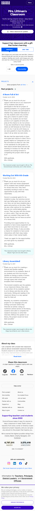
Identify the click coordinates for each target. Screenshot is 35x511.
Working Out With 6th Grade (15, 175)
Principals (28, 476)
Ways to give (6, 410)
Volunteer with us (7, 407)
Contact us (21, 410)
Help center (17, 386)
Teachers (19, 476)
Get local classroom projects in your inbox (17, 468)
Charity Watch (9, 436)
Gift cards (5, 398)
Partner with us (6, 401)
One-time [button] (25, 49)
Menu (30, 3)
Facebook (13, 374)
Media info (21, 407)
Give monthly (6, 395)
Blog (19, 404)
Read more (17, 356)
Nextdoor (30, 374)
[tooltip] (22, 26)
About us (20, 392)
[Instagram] (8, 463)
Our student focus (23, 395)
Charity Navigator (21, 436)
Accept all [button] (17, 507)
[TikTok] (26, 463)
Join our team (22, 398)
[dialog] (17, 498)
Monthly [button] (9, 49)
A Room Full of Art (11, 94)
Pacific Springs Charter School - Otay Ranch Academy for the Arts (17, 20)
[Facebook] (20, 463)
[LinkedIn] (14, 463)
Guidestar (17, 438)
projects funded (26, 443)
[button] (17, 31)
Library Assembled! (11, 261)
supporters (9, 443)
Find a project (6, 392)
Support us (5, 404)
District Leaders (10, 478)
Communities (21, 401)
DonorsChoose (5, 2)
